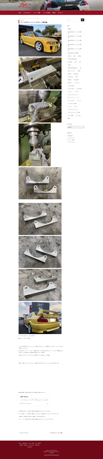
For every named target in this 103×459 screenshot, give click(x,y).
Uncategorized (70, 135)
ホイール (69, 106)
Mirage (69, 64)
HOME (19, 12)
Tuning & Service (26, 12)
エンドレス (70, 91)
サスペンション (71, 97)
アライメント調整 (36, 12)
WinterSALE (76, 79)
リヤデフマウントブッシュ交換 (74, 112)
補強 (69, 118)
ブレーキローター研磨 (72, 103)
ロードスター (78, 115)
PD (80, 67)
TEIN (77, 76)
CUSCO (69, 56)
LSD (80, 61)
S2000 (79, 70)
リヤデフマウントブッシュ (73, 109)
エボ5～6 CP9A (71, 85)
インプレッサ (76, 82)
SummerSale (70, 76)
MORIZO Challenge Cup (72, 67)
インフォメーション (71, 137)
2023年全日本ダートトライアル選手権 (75, 45)
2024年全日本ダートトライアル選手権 (75, 49)
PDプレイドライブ (71, 70)
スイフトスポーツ (71, 100)
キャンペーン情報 (70, 139)
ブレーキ (79, 100)
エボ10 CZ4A (79, 88)
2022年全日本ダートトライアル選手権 (75, 41)
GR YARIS (70, 61)
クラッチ (76, 91)
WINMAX (69, 79)
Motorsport (60, 12)
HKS (75, 61)
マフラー (75, 106)
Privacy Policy (29, 446)
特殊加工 (54, 12)
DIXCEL (79, 56)
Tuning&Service (24, 443)
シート (78, 97)
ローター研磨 (70, 115)
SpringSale (76, 73)
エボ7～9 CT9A (71, 88)
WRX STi (69, 82)
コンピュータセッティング (73, 94)
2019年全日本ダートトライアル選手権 (75, 32)
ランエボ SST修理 (46, 12)
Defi (74, 56)
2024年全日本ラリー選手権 (73, 53)
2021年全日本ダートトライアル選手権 (75, 37)
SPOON (69, 73)
